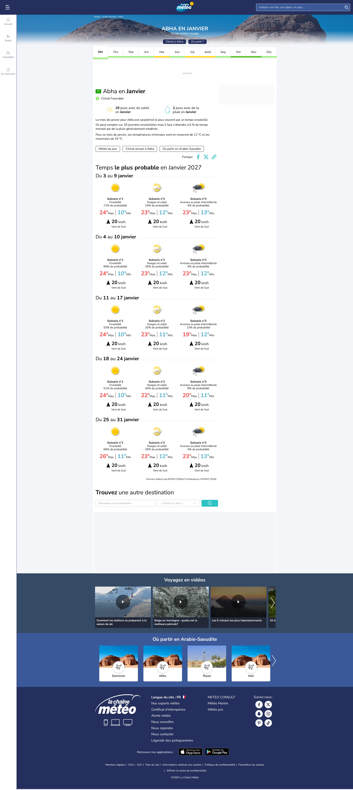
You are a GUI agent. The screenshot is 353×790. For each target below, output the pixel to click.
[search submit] (346, 7)
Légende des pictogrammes (172, 740)
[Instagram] (268, 713)
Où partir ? (197, 41)
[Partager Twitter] (206, 157)
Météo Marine (218, 703)
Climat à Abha (174, 41)
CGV (139, 764)
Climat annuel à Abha (140, 149)
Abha (121, 16)
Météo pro (215, 709)
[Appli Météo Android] (217, 752)
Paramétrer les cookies (251, 764)
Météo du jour (108, 149)
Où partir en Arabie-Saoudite (182, 149)
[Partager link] (214, 157)
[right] (273, 603)
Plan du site (152, 764)
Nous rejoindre (162, 728)
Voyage (97, 16)
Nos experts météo (165, 703)
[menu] (8, 7)
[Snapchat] (259, 713)
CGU (130, 764)
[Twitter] (268, 704)
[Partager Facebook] (198, 157)
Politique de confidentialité (220, 764)
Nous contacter (162, 734)
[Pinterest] (259, 723)
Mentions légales (115, 764)
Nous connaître (162, 722)
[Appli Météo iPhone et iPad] (190, 752)
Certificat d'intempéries (168, 709)
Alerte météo (161, 715)
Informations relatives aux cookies (181, 764)
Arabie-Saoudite (109, 16)
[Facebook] (259, 704)
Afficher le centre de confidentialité (186, 770)
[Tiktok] (268, 723)
